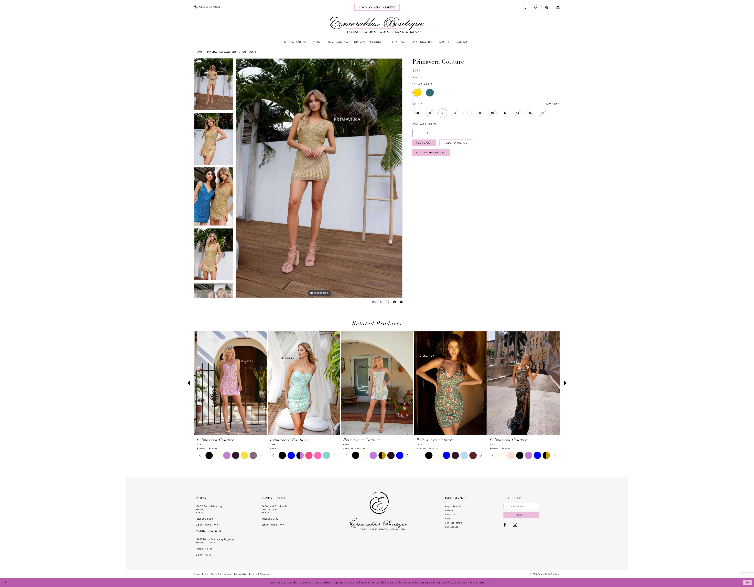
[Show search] (524, 7)
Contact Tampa (453, 523)
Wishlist (449, 510)
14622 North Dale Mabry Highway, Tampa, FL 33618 (215, 540)
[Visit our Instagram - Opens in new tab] (515, 524)
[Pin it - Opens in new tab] (394, 301)
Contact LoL (452, 527)
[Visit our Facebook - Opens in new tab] (504, 525)
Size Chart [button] (552, 104)
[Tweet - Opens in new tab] (387, 301)
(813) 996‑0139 (270, 519)
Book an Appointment (431, 152)
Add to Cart (424, 143)
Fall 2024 (249, 52)
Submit (521, 514)
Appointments (453, 506)
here (481, 582)
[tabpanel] (213, 85)
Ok (748, 582)
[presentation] (230, 383)
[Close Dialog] (5, 582)
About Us (450, 514)
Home (198, 52)
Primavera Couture (222, 52)
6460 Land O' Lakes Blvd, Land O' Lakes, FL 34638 (276, 509)
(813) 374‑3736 (204, 548)
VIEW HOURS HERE (207, 525)
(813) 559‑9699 (204, 519)
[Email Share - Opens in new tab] (401, 301)
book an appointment (377, 7)
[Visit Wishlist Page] (536, 7)
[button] (547, 7)
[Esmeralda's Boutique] (377, 25)
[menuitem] (208, 7)
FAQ (447, 518)
